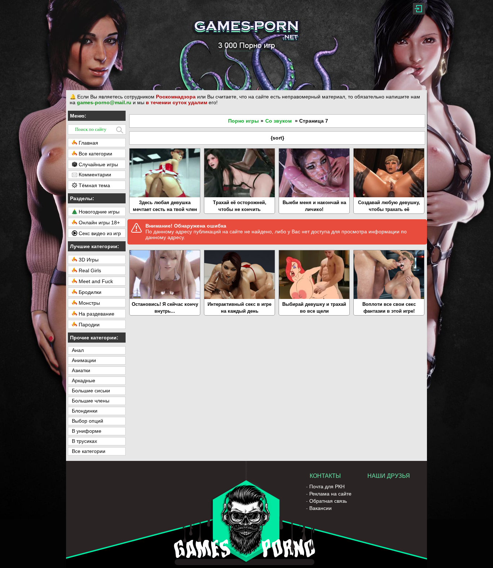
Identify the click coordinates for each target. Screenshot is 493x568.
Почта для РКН (327, 486)
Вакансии (320, 508)
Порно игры (243, 121)
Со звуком (278, 121)
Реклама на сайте (330, 494)
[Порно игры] (246, 45)
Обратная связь (328, 501)
